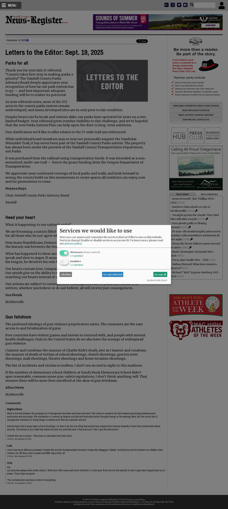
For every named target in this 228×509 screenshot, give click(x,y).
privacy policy (73, 243)
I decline (66, 274)
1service (76, 255)
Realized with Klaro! (157, 280)
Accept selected (112, 274)
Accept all (160, 274)
